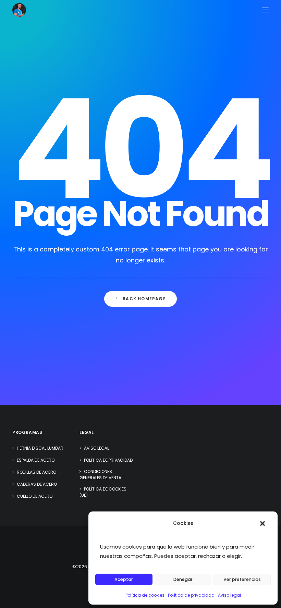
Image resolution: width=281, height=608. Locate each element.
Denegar (183, 579)
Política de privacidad (191, 595)
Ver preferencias (242, 579)
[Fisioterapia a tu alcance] (19, 10)
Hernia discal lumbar (40, 448)
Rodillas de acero (36, 472)
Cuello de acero (34, 496)
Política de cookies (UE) (103, 492)
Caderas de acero (37, 484)
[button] (262, 523)
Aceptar (123, 579)
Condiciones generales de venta (100, 475)
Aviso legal (229, 595)
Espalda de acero (35, 460)
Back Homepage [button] (144, 299)
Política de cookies (144, 595)
